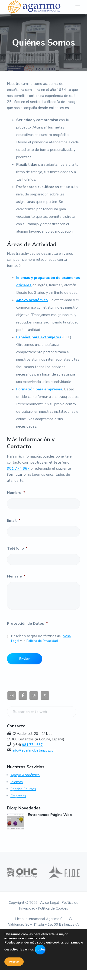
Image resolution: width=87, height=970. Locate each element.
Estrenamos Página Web (50, 815)
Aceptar (14, 961)
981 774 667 (18, 468)
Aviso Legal (49, 902)
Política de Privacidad (42, 641)
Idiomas (16, 782)
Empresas (18, 796)
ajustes (40, 949)
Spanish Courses (23, 789)
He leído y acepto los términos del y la (41, 638)
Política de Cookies (53, 908)
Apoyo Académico (25, 775)
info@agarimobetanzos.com (35, 750)
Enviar (24, 658)
